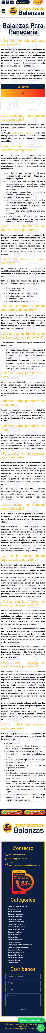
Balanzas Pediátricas (15, 950)
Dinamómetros (13, 963)
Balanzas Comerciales (15, 914)
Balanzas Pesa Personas (16, 952)
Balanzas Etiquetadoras (16, 929)
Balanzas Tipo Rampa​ (15, 958)
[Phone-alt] (3, 2)
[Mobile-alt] (7, 2)
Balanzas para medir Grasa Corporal (20, 945)
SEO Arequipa (36, 1029)
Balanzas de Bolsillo (15, 919)
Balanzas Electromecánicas (17, 927)
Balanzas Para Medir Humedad (18, 947)
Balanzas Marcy (13, 937)
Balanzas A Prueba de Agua (17, 906)
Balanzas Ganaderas (15, 932)
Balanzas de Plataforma (16, 922)
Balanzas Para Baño (14, 942)
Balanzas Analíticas (14, 909)
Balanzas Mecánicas (15, 940)
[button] (3, 11)
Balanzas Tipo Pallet (15, 955)
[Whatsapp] (12, 2)
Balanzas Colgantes (14, 911)
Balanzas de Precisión (15, 924)
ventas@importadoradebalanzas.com (23, 133)
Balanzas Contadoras (15, 917)
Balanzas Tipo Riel (14, 960)
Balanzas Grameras (14, 934)
